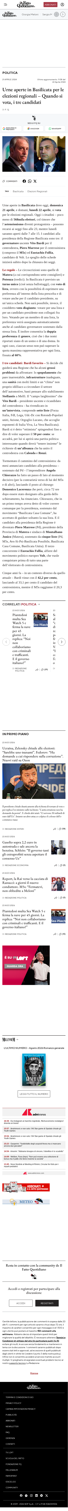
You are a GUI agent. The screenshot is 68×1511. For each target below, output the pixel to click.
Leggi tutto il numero (34, 1093)
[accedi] (62, 5)
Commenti (11, 181)
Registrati (47, 1303)
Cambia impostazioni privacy (20, 1409)
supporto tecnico (17, 1363)
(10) (63, 934)
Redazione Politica (19, 669)
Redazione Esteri (13, 829)
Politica (10, 73)
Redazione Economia (15, 865)
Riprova (34, 1373)
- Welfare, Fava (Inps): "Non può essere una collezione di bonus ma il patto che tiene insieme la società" (31, 1158)
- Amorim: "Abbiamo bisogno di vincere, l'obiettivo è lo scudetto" (34, 1151)
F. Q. (5, 109)
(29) (46, 669)
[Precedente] (6, 642)
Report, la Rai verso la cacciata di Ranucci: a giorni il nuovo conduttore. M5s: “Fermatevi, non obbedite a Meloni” (25, 884)
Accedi (20, 1303)
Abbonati (50, 4)
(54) (63, 829)
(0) (64, 865)
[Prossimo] (61, 642)
